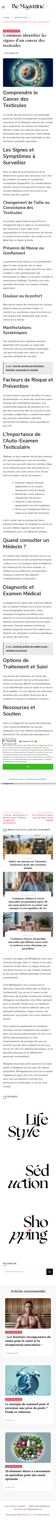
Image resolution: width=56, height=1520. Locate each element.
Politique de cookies (16, 779)
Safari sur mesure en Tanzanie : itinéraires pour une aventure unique (28, 865)
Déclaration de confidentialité (35, 779)
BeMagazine (28, 858)
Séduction (28, 935)
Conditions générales (39, 1506)
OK (28, 766)
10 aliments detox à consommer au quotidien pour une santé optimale (28, 1475)
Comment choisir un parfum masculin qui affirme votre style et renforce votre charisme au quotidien (28, 944)
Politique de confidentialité (28, 1509)
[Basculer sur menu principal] (3, 7)
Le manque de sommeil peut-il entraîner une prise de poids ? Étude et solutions (27, 1408)
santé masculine (11, 31)
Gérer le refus (28, 774)
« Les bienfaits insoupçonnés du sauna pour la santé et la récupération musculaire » (28, 1341)
